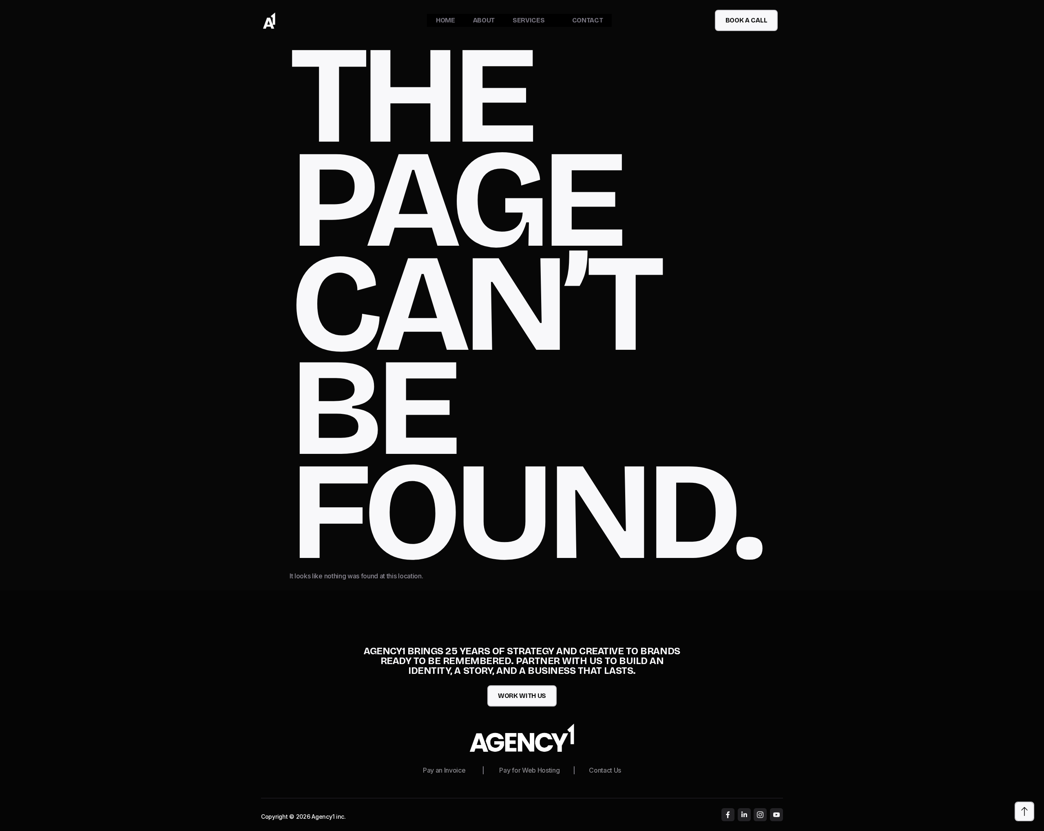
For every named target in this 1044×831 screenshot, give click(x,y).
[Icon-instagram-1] (760, 814)
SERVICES (528, 20)
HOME (445, 20)
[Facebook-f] (727, 814)
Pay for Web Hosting (529, 770)
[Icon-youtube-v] (776, 814)
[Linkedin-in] (744, 814)
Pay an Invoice (444, 770)
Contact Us (605, 770)
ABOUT (484, 20)
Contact (587, 20)
